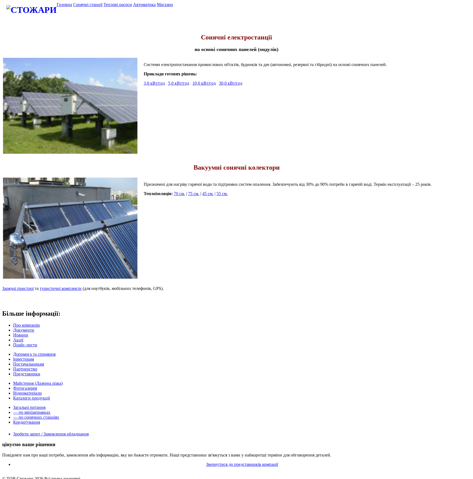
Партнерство (25, 369)
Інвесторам (23, 359)
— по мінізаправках (31, 412)
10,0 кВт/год (204, 83)
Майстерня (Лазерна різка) (38, 383)
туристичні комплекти (61, 288)
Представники (26, 374)
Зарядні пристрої (18, 288)
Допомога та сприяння (34, 354)
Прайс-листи (25, 345)
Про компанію (26, 325)
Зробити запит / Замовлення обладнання (51, 434)
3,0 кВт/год (154, 83)
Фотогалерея (25, 388)
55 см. (222, 193)
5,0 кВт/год (178, 83)
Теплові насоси (117, 4)
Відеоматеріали (27, 393)
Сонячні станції (87, 4)
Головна (64, 4)
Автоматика (144, 4)
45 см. (208, 193)
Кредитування (26, 422)
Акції (18, 340)
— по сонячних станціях (36, 417)
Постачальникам (28, 364)
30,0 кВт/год (230, 83)
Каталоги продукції (31, 398)
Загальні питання (29, 407)
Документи (23, 330)
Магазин (165, 4)
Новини (20, 335)
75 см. (193, 193)
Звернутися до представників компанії (242, 464)
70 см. (179, 193)
